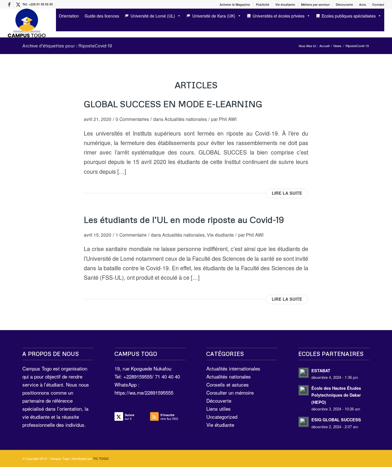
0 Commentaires (132, 119)
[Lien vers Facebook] (9, 4)
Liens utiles (218, 408)
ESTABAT (320, 370)
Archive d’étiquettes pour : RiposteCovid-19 (67, 46)
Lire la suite (287, 193)
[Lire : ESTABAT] (303, 373)
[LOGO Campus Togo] (26, 23)
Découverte (344, 4)
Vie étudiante (285, 4)
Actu (362, 4)
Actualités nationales (185, 119)
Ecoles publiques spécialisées (349, 16)
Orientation (69, 16)
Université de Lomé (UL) (153, 16)
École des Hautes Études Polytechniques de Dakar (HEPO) (336, 395)
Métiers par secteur (315, 4)
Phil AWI (227, 119)
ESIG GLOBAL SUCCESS (336, 419)
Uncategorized (221, 416)
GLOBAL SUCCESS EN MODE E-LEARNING (173, 104)
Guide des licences (102, 16)
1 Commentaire (131, 234)
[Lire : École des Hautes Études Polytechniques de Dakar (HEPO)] (303, 390)
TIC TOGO (101, 458)
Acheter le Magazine (235, 4)
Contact (378, 4)
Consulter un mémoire (230, 392)
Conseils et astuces (227, 384)
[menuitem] (235, 4)
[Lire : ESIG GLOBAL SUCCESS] (303, 422)
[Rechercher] (58, 26)
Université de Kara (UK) (213, 16)
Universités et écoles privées (278, 16)
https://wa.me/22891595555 (144, 392)
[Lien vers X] (18, 4)
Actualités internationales (233, 368)
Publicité (262, 4)
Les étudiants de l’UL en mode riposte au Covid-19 (184, 219)
